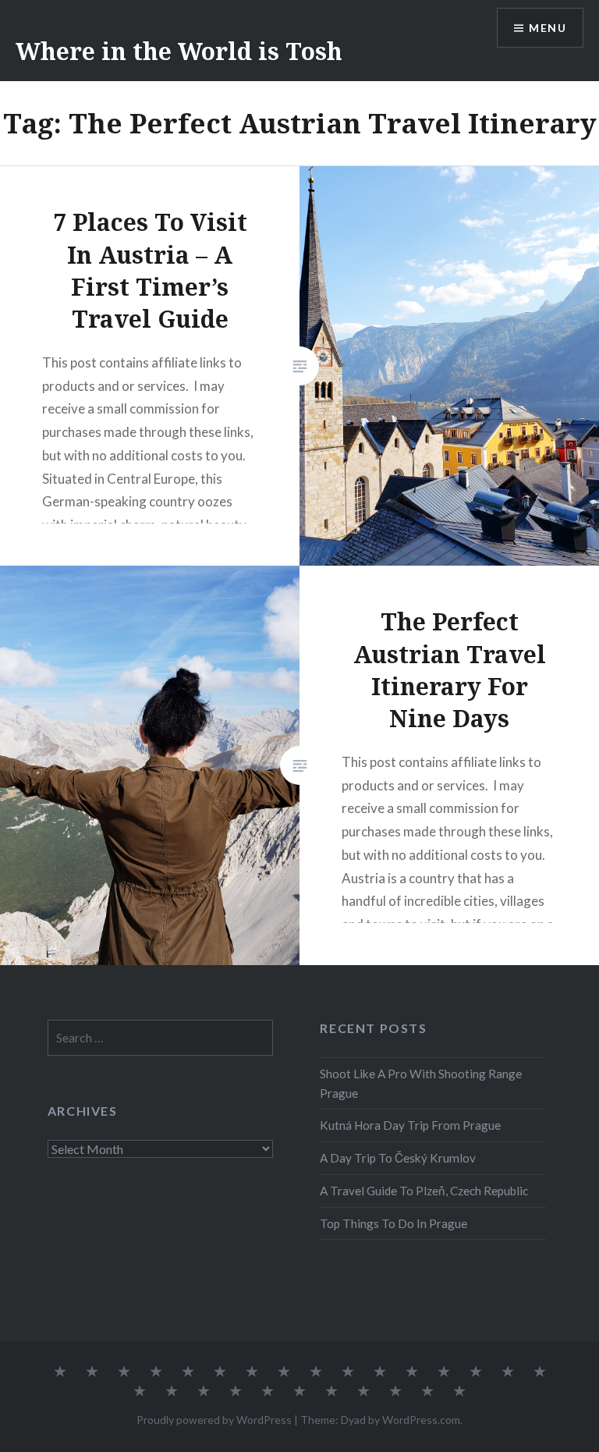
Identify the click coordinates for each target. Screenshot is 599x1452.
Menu (547, 27)
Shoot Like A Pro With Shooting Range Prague (421, 1083)
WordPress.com (421, 1419)
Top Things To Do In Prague (393, 1223)
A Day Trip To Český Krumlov (398, 1158)
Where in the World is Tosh (179, 51)
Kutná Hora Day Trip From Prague (410, 1125)
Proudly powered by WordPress (214, 1419)
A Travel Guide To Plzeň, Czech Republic (424, 1191)
